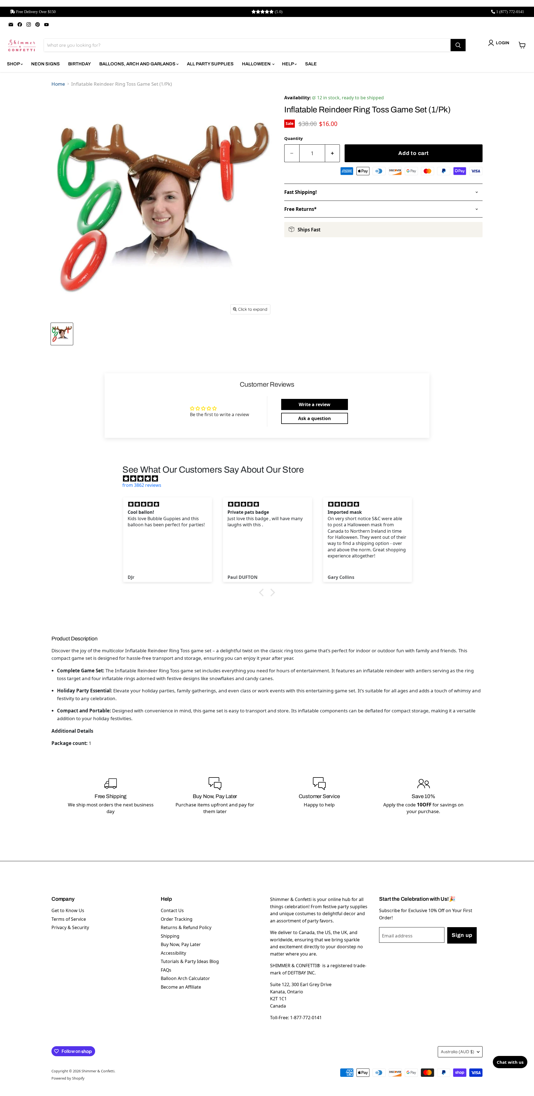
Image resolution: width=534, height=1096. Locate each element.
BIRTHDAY (79, 63)
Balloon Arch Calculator (185, 978)
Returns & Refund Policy (186, 927)
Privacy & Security (70, 927)
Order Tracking (176, 919)
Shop (14, 63)
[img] (269, 478)
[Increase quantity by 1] (332, 153)
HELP (288, 63)
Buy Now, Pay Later (181, 944)
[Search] (458, 45)
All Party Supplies (210, 63)
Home (58, 84)
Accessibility (173, 953)
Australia (457, 1051)
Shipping (170, 936)
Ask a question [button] (314, 418)
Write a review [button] (314, 404)
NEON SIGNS (45, 63)
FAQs (166, 970)
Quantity (293, 138)
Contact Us (172, 910)
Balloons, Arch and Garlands (137, 63)
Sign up (462, 935)
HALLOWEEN (256, 63)
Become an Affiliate (181, 987)
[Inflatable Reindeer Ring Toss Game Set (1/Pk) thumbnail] (62, 334)
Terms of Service (68, 919)
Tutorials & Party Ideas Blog (190, 961)
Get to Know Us (67, 910)
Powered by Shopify (68, 1078)
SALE (311, 63)
